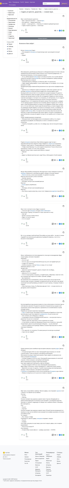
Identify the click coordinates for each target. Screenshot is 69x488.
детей (36, 78)
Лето (9, 49)
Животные (11, 12)
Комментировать (42, 38)
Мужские (11, 14)
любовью (23, 173)
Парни (10, 44)
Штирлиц (37, 473)
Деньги (10, 53)
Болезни (10, 11)
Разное (10, 28)
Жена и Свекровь (39, 456)
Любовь (10, 46)
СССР (9, 34)
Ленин (38, 265)
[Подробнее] (53, 60)
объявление (33, 356)
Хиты (10, 2)
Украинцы (48, 475)
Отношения (11, 20)
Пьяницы (11, 26)
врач (43, 20)
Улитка (48, 463)
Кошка (24, 184)
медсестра (51, 143)
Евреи (36, 460)
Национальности (12, 18)
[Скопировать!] (63, 16)
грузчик (59, 391)
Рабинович (47, 210)
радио (57, 348)
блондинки (53, 371)
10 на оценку (12, 5)
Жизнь (10, 51)
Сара (23, 312)
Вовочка (24, 175)
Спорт (10, 32)
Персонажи (11, 22)
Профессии (11, 24)
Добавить (64, 3)
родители (54, 191)
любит (42, 210)
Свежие (27, 2)
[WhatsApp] (63, 30)
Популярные (16, 2)
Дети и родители (39, 458)
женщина (33, 52)
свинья (36, 76)
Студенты (11, 36)
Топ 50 (22, 2)
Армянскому (28, 50)
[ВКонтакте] (60, 30)
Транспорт (11, 38)
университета (43, 314)
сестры (30, 111)
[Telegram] (61, 30)
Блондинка (38, 475)
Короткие (32, 2)
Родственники (12, 30)
